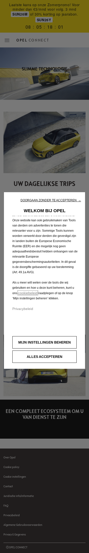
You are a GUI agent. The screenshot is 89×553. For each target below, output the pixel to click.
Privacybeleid (22, 309)
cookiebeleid (28, 293)
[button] (51, 200)
